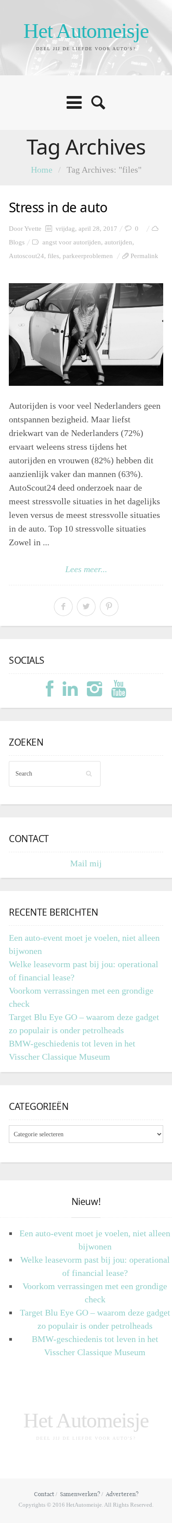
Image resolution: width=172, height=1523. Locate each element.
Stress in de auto (58, 207)
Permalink (144, 255)
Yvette (32, 228)
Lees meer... (86, 569)
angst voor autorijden (71, 242)
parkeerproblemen (88, 255)
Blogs (17, 242)
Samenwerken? (80, 1493)
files (53, 255)
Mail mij (86, 863)
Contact (44, 1493)
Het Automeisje (86, 30)
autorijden (118, 242)
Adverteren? (122, 1493)
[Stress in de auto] (86, 334)
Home (41, 169)
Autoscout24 (26, 255)
